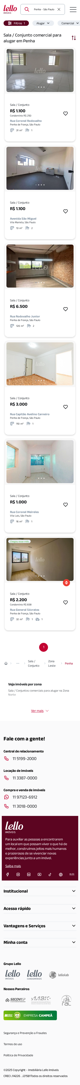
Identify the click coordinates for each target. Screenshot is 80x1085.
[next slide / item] (69, 70)
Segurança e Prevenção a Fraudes (25, 1033)
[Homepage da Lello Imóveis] (12, 975)
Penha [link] (69, 663)
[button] (16, 23)
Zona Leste (52, 663)
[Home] (6, 663)
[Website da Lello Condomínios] (34, 975)
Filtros (19, 23)
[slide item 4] (44, 87)
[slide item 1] (36, 87)
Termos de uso (13, 1044)
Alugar (40, 23)
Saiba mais (13, 866)
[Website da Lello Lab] (59, 975)
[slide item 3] (41, 87)
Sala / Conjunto (33, 663)
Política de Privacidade (18, 1055)
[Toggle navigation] (73, 9)
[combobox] (44, 9)
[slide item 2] (38, 87)
